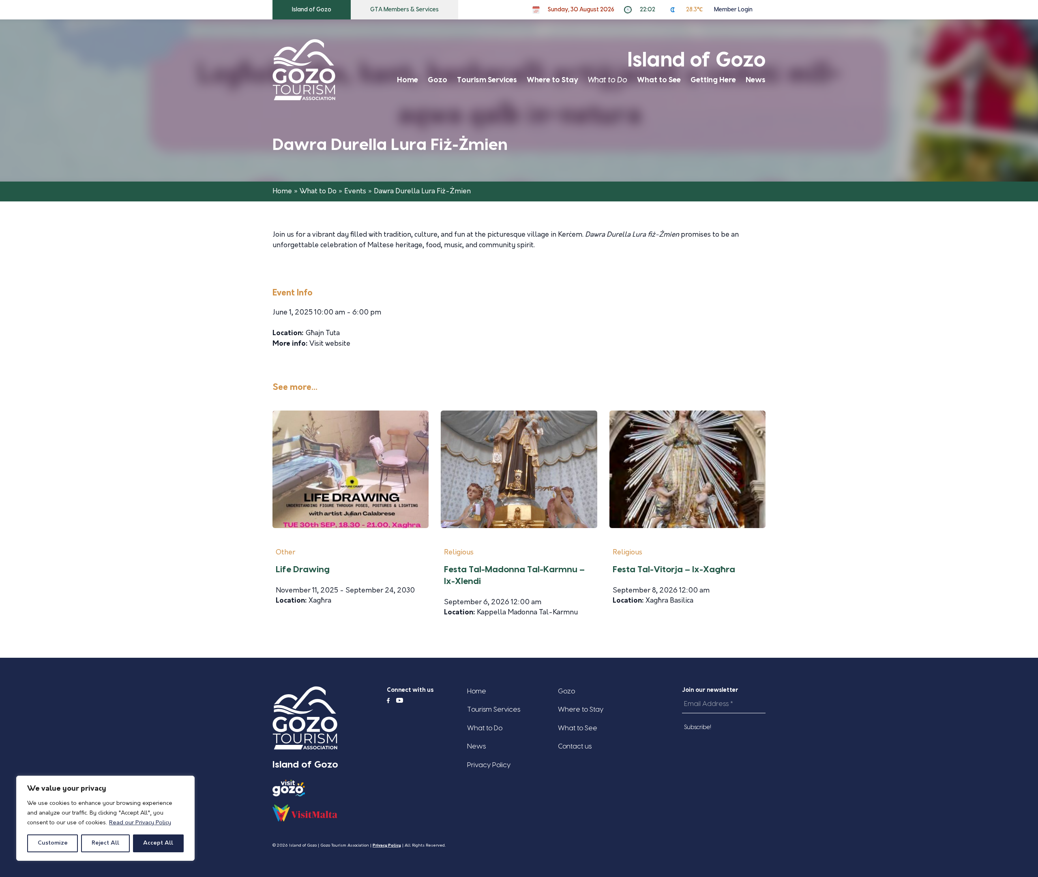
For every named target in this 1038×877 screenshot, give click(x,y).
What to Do (607, 80)
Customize (53, 843)
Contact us (575, 746)
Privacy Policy (488, 764)
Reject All (105, 843)
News (756, 80)
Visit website (329, 343)
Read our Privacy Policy (140, 823)
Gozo (437, 80)
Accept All (158, 843)
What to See (659, 80)
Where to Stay (552, 80)
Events (355, 191)
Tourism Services (487, 80)
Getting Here (713, 80)
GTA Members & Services (404, 10)
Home (407, 80)
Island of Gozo (311, 10)
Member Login (733, 10)
